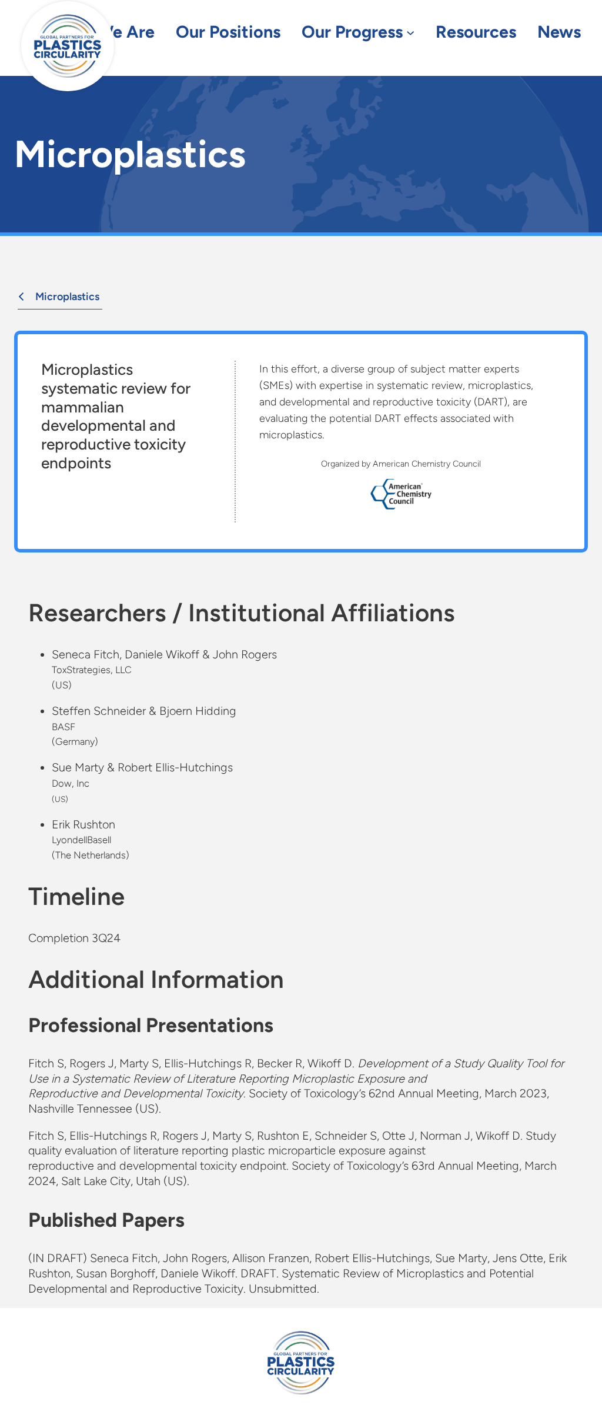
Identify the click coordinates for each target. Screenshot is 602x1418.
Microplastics (67, 296)
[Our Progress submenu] (410, 32)
